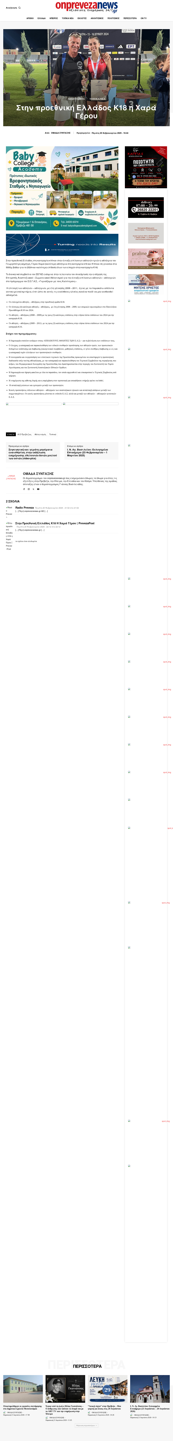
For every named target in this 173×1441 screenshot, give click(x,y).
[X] (33, 489)
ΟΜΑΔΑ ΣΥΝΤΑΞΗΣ (60, 133)
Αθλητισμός (76, 99)
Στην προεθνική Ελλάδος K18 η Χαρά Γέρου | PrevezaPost (54, 523)
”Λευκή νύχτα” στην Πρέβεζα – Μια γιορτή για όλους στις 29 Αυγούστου (104, 1407)
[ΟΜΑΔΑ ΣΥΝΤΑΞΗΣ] (12, 481)
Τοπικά (52, 434)
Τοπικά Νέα (97, 99)
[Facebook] (24, 489)
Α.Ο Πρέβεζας (25, 434)
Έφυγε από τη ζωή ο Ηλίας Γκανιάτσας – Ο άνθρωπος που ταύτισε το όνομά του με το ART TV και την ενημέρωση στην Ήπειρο (65, 1410)
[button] (14, 8)
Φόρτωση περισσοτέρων (85, 1425)
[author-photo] (5, 1412)
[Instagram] (29, 489)
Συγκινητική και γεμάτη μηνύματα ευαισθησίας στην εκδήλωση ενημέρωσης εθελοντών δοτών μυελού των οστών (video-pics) (33, 454)
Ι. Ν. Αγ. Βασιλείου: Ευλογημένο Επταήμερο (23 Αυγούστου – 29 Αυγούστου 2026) (149, 1408)
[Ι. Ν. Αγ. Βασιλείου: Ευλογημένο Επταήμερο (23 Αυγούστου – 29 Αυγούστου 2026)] (150, 1389)
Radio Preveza (24, 507)
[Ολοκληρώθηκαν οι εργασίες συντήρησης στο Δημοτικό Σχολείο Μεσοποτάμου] (23, 1389)
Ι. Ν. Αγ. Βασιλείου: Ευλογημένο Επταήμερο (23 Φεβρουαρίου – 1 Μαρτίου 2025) (87, 452)
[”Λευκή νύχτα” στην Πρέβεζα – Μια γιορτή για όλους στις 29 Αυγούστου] (107, 1389)
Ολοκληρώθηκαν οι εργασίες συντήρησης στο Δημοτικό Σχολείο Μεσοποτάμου (22, 1407)
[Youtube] (38, 489)
